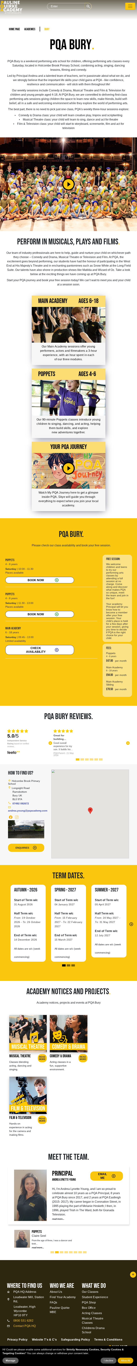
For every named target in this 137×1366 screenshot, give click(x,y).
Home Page (14, 29)
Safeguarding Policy (75, 1339)
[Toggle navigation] (130, 6)
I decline (108, 1360)
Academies (29, 29)
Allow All (125, 1360)
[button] (50, 743)
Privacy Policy (17, 1339)
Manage (10, 1360)
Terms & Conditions (108, 1339)
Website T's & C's (44, 1339)
